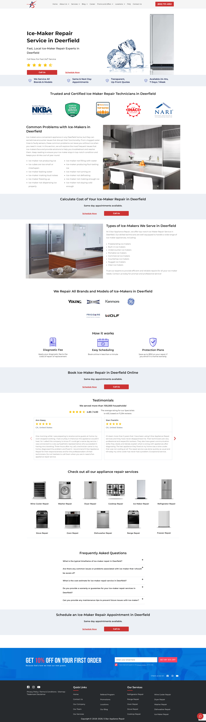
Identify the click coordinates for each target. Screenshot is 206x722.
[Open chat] (200, 716)
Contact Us (137, 4)
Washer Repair (65, 504)
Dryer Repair (90, 504)
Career (92, 4)
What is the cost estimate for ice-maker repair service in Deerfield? (95, 581)
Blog (84, 4)
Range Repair (133, 533)
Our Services (78, 714)
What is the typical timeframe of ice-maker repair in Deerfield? (92, 561)
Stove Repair (42, 533)
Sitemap (61, 692)
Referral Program (107, 695)
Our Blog (104, 709)
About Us (63, 4)
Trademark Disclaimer (36, 694)
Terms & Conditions (48, 692)
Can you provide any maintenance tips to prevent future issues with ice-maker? (101, 600)
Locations (119, 4)
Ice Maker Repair (141, 504)
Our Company (79, 704)
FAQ (129, 4)
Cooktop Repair (115, 504)
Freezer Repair (164, 533)
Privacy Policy (141, 665)
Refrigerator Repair (166, 504)
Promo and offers (104, 4)
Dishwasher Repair (103, 533)
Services (74, 4)
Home (55, 4)
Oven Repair (72, 533)
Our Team (77, 709)
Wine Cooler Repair (39, 504)
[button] (31, 438)
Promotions (105, 699)
